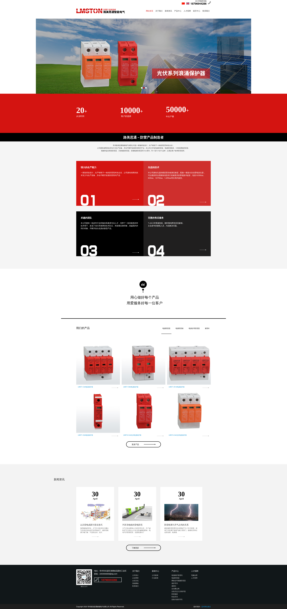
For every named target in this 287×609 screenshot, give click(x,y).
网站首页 (149, 11)
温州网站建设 (206, 606)
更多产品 (135, 444)
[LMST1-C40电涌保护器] (98, 363)
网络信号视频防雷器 (179, 580)
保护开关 (175, 583)
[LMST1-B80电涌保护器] (143, 363)
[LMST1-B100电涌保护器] (189, 363)
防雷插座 (175, 594)
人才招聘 (187, 11)
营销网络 (135, 583)
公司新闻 (155, 575)
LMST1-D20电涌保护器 (85, 435)
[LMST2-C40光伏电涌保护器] (143, 411)
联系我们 (206, 11)
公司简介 (135, 575)
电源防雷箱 (179, 328)
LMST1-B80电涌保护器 (130, 387)
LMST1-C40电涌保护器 (85, 387)
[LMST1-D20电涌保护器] (98, 411)
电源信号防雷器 (194, 328)
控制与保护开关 (177, 599)
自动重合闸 (175, 588)
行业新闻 (155, 578)
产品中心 (177, 11)
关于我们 (159, 11)
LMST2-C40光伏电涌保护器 (132, 435)
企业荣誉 (135, 578)
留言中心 (196, 11)
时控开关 (175, 597)
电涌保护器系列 (177, 575)
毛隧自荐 (194, 575)
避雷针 (207, 328)
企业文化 (135, 580)
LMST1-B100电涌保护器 (177, 387)
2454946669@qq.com (108, 573)
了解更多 (135, 547)
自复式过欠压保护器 (179, 591)
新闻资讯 (168, 11)
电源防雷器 (166, 328)
